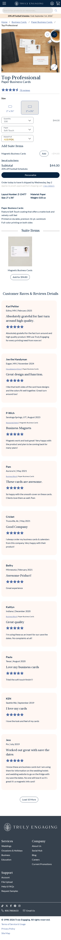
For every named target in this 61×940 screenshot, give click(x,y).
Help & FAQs (7, 886)
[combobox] (30, 10)
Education (6, 859)
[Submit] (56, 10)
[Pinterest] (16, 906)
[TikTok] (3, 906)
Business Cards (19, 22)
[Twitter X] (8, 906)
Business (5, 855)
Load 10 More (29, 799)
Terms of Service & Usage (13, 924)
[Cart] (58, 3)
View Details (48, 185)
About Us (36, 846)
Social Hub (37, 850)
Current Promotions (42, 864)
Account (5, 877)
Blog (34, 855)
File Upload (7, 882)
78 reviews (25, 90)
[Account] (52, 3)
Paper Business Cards (42, 22)
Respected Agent (12, 423)
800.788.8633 (11, 910)
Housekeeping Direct (14, 369)
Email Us (30, 910)
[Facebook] (12, 906)
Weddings (6, 846)
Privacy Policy (8, 928)
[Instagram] (20, 906)
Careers (36, 859)
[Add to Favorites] (48, 34)
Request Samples (9, 891)
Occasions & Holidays (12, 850)
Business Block (11, 476)
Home (4, 22)
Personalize (30, 175)
